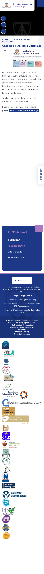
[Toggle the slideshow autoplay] (3, 31)
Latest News (8, 41)
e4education (30, 323)
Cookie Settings (31, 110)
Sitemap (22, 329)
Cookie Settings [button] (22, 334)
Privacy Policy (22, 332)
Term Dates (15, 251)
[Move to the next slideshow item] (3, 24)
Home (5, 39)
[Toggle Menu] (40, 3)
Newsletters (16, 257)
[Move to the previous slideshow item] (3, 18)
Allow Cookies (16, 110)
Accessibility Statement (22, 327)
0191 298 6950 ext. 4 (23, 296)
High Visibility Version (22, 325)
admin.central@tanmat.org (23, 300)
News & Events (22, 39)
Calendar (14, 240)
